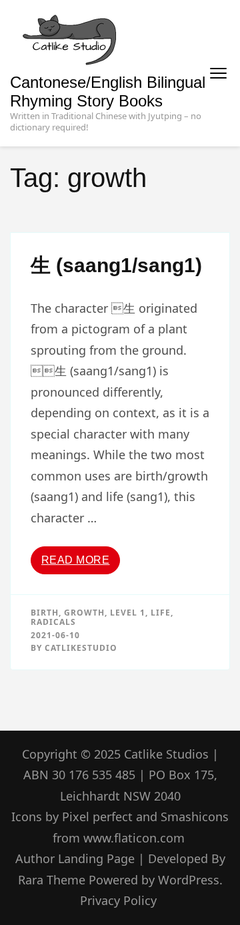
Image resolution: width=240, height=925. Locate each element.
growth (84, 612)
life (161, 612)
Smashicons (195, 817)
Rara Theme (53, 880)
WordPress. (190, 880)
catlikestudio (81, 647)
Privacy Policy (118, 900)
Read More (75, 560)
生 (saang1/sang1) (116, 265)
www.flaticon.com (134, 838)
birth (45, 612)
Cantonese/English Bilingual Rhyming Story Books (107, 91)
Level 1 (127, 612)
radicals (53, 622)
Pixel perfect (97, 817)
